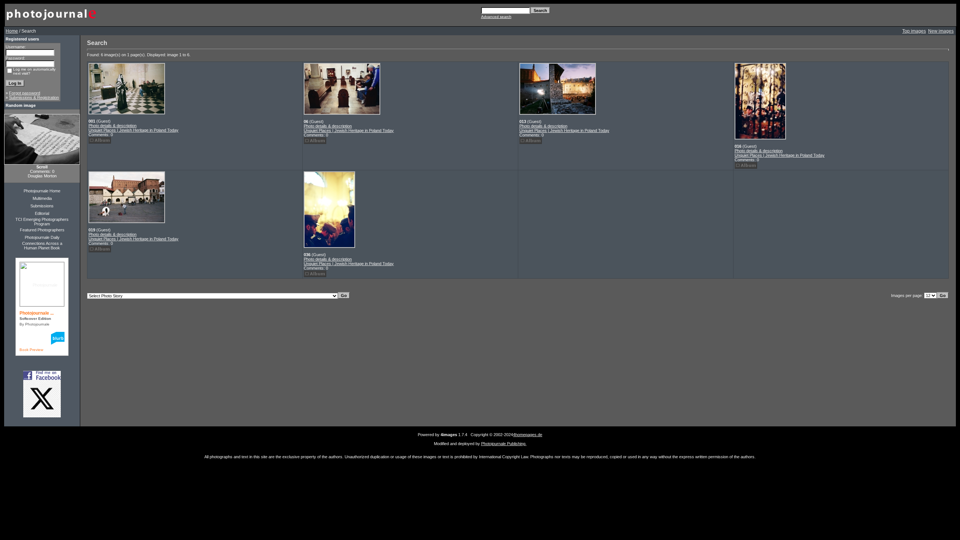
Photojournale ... (37, 313)
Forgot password (24, 93)
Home (12, 31)
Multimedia (42, 198)
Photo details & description (112, 125)
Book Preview (31, 350)
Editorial (42, 213)
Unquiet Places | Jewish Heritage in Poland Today (133, 130)
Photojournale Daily (42, 237)
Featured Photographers (42, 230)
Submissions (42, 206)
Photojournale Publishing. (503, 443)
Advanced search (496, 17)
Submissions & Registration (34, 97)
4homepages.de (527, 434)
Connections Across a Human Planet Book (42, 245)
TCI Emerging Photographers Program (42, 221)
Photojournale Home (42, 191)
